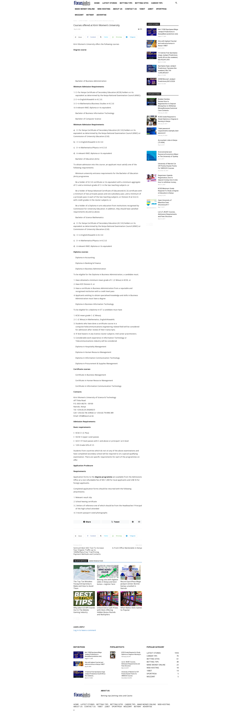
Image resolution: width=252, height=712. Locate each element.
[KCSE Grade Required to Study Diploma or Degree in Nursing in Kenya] (152, 120)
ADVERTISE (101, 15)
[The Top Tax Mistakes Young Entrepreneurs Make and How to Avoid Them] (84, 572)
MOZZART (79, 15)
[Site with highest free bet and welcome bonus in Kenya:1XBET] (152, 43)
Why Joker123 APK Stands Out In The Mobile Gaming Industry (84, 610)
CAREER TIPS (156, 3)
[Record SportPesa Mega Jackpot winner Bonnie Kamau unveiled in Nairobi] (131, 572)
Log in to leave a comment (84, 630)
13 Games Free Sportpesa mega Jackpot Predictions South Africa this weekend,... (95, 674)
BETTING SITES (141, 3)
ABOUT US (117, 9)
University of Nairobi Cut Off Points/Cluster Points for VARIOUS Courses (167, 166)
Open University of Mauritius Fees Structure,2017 (165, 202)
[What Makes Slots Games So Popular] (131, 598)
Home (75, 21)
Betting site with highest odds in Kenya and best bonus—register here (107, 581)
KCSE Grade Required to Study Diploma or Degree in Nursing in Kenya (168, 119)
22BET (150, 9)
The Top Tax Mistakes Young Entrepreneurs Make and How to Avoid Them (83, 584)
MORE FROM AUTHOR (96, 561)
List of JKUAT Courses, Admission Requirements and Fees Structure (167, 214)
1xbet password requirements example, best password (168, 130)
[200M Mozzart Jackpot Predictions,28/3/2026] (152, 81)
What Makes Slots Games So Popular (131, 609)
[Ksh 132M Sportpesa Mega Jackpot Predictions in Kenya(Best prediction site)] (152, 32)
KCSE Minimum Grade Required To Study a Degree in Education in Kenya (168, 190)
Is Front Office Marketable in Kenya (127, 548)
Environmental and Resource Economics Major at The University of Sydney (168, 154)
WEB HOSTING (103, 9)
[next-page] (78, 618)
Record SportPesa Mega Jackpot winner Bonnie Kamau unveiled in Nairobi (130, 584)
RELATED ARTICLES (81, 561)
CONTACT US (131, 9)
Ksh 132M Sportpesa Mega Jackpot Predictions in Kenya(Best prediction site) (168, 31)
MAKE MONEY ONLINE (85, 9)
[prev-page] (74, 618)
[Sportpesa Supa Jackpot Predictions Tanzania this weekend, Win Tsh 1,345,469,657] (152, 68)
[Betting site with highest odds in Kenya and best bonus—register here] (107, 571)
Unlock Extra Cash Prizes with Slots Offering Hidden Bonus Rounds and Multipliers (107, 611)
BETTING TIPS (126, 3)
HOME (97, 3)
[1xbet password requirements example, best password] (152, 131)
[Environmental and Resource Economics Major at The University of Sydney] (152, 156)
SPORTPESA (161, 9)
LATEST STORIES (109, 3)
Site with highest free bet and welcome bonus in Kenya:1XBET (167, 43)
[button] (176, 3)
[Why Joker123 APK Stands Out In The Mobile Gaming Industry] (84, 598)
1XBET (142, 9)
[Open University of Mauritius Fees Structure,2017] (152, 204)
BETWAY (90, 15)
